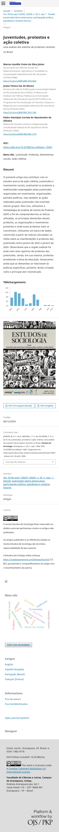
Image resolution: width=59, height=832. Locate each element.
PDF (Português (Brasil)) (20, 405)
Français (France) (14, 679)
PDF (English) (46, 405)
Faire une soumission (18, 644)
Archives (18, 10)
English (9, 664)
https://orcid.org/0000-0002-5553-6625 (19, 81)
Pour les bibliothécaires (16, 703)
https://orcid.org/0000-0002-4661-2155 (19, 134)
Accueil (6, 10)
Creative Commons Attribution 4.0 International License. (26, 770)
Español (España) (14, 669)
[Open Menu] (3, 3)
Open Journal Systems (17, 717)
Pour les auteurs (13, 699)
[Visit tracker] (6, 581)
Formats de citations (16, 461)
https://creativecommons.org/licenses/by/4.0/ (26, 559)
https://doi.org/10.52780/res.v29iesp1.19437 (27, 147)
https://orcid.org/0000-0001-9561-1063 (19, 112)
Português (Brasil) (15, 674)
